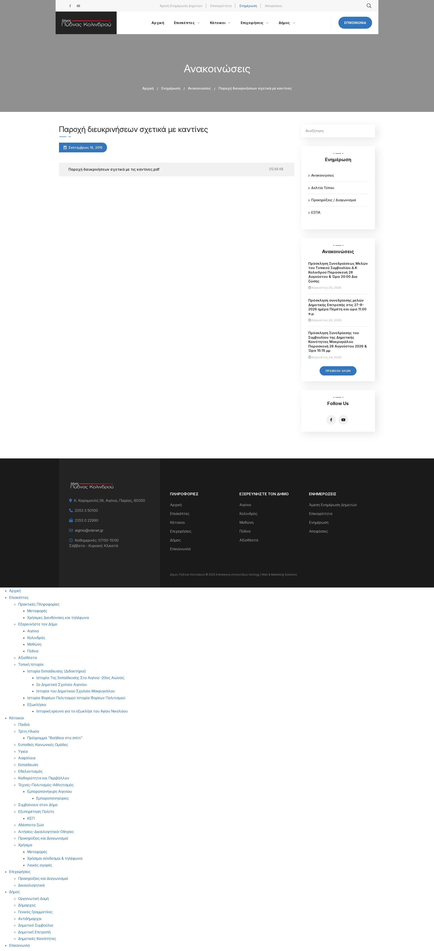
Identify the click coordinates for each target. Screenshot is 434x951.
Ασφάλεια (26, 758)
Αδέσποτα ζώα (31, 825)
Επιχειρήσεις (180, 531)
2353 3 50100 (86, 510)
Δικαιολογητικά (31, 885)
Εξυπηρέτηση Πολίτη (36, 811)
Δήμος (175, 540)
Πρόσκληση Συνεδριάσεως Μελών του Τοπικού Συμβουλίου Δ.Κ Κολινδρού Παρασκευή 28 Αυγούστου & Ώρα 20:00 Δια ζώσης (338, 272)
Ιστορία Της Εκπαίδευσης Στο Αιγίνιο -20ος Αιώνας (80, 677)
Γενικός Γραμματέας (35, 912)
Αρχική (148, 88)
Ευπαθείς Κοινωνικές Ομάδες (43, 744)
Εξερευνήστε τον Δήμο (37, 624)
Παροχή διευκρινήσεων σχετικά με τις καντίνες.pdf (113, 169)
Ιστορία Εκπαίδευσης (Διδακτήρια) (56, 671)
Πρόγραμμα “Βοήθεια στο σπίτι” (54, 738)
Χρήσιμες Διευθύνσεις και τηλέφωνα (58, 617)
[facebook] (70, 5)
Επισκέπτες (179, 513)
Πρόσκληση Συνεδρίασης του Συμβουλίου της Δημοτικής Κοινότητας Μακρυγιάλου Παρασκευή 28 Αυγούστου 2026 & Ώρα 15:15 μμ (337, 342)
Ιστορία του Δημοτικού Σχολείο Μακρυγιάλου (75, 691)
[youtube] (78, 5)
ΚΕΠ (31, 818)
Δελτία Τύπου (322, 188)
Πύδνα (245, 531)
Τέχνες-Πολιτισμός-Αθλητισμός (46, 785)
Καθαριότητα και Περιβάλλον (43, 778)
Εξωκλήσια (36, 704)
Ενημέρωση (248, 6)
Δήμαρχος (27, 905)
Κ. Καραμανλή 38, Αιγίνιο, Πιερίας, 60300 (109, 500)
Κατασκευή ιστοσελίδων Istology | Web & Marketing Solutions (256, 574)
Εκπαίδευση (28, 764)
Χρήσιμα (25, 845)
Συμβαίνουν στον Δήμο (38, 804)
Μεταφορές (37, 611)
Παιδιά (24, 724)
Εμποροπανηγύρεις (52, 798)
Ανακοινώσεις (199, 88)
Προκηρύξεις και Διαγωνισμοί (43, 838)
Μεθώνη (246, 522)
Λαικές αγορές (39, 865)
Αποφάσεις (273, 6)
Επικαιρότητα (221, 6)
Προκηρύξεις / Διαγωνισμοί (333, 200)
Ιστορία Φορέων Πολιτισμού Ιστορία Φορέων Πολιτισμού (76, 698)
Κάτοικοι (177, 522)
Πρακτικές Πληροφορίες (38, 604)
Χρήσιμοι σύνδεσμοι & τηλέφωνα (55, 858)
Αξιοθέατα (248, 540)
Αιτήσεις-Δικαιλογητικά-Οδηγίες (46, 831)
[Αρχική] (86, 23)
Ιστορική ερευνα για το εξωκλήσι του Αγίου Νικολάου (82, 711)
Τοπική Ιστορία (31, 664)
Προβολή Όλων (338, 371)
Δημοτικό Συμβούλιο (35, 925)
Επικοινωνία (355, 23)
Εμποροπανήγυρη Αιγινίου (49, 791)
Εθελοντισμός (30, 771)
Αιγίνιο (245, 505)
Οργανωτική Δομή (33, 898)
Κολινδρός (248, 513)
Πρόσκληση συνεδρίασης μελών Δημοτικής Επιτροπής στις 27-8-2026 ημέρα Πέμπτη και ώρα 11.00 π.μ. (337, 307)
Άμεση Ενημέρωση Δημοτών (181, 6)
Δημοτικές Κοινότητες (37, 938)
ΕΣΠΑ (315, 212)
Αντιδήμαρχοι (30, 918)
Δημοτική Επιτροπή (34, 932)
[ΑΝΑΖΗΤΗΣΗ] (369, 130)
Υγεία (23, 751)
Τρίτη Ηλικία (28, 731)
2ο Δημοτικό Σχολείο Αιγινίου (61, 684)
